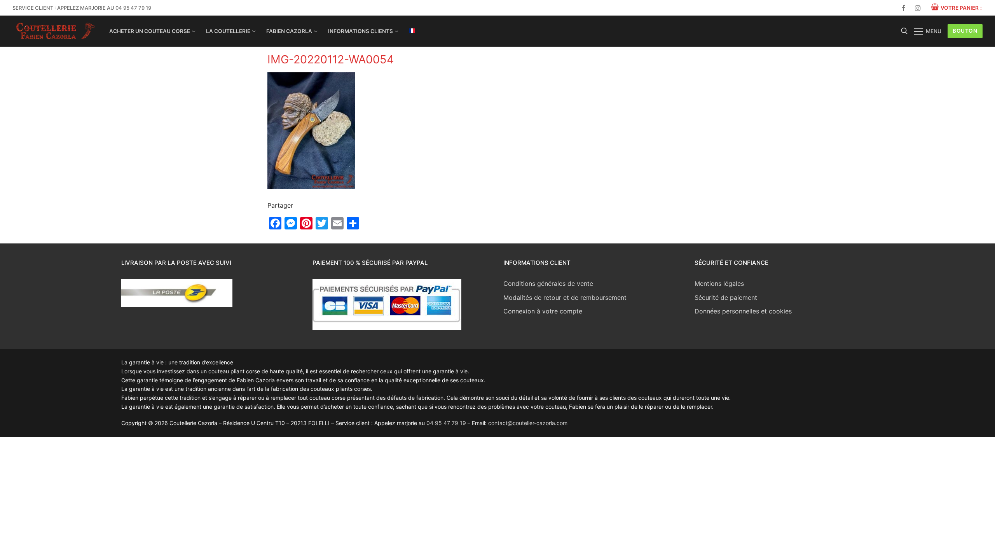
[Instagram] (918, 8)
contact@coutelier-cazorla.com (527, 423)
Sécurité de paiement (726, 297)
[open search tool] (904, 31)
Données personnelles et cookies (743, 311)
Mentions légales (719, 283)
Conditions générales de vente (548, 283)
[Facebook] (904, 8)
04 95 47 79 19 (133, 8)
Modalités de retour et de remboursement (565, 297)
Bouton (965, 31)
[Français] (412, 31)
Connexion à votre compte (542, 311)
